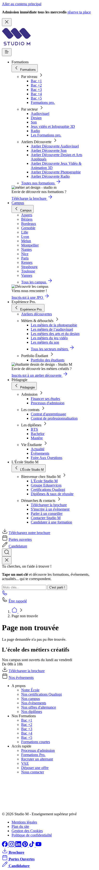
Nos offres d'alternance (38, 707)
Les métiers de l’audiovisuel (52, 329)
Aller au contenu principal (21, 4)
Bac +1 (36, 81)
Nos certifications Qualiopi (41, 694)
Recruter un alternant (37, 759)
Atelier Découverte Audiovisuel (55, 146)
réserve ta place (79, 12)
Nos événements (21, 678)
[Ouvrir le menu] (7, 52)
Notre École (30, 690)
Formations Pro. (33, 755)
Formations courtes (35, 742)
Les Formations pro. (46, 135)
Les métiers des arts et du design (55, 334)
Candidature (18, 546)
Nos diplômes (31, 712)
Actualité (37, 449)
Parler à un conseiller (46, 513)
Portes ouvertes (20, 539)
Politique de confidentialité (32, 835)
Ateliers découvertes (36, 314)
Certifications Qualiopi (48, 490)
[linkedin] (18, 846)
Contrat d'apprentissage (48, 414)
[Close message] (7, 22)
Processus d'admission (47, 403)
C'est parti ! (57, 587)
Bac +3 (36, 90)
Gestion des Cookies (27, 831)
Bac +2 (36, 85)
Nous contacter (32, 772)
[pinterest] (25, 846)
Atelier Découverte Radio (50, 176)
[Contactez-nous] (5, 594)
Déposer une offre (35, 768)
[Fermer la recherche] (7, 560)
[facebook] (5, 846)
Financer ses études (45, 399)
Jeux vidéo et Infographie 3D (53, 126)
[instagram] (12, 846)
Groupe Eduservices (46, 485)
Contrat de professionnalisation (54, 418)
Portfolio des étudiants (47, 360)
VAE (25, 763)
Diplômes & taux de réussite (52, 494)
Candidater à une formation (51, 522)
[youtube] (38, 846)
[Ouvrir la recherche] (7, 552)
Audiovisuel (40, 114)
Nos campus (30, 699)
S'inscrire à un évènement (50, 509)
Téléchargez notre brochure (29, 533)
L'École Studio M (44, 481)
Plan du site (20, 826)
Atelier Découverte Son (49, 150)
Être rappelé (18, 601)
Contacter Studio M (46, 518)
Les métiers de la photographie (54, 325)
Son (34, 122)
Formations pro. (43, 102)
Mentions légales (24, 822)
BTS (34, 429)
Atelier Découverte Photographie (56, 172)
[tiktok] (32, 846)
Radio (35, 131)
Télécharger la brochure (49, 505)
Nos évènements (33, 703)
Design (36, 118)
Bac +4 (36, 94)
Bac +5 (36, 98)
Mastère (37, 438)
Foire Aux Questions (46, 458)
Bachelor (37, 434)
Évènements (40, 453)
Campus (18, 203)
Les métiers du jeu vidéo (49, 338)
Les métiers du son (45, 342)
